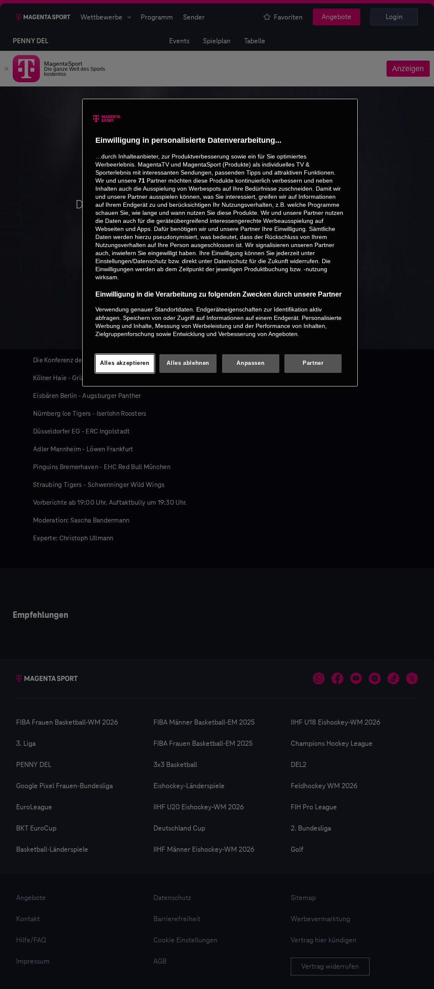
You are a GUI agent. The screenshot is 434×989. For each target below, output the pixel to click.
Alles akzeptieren (125, 363)
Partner (313, 363)
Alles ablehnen (188, 363)
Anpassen (250, 363)
